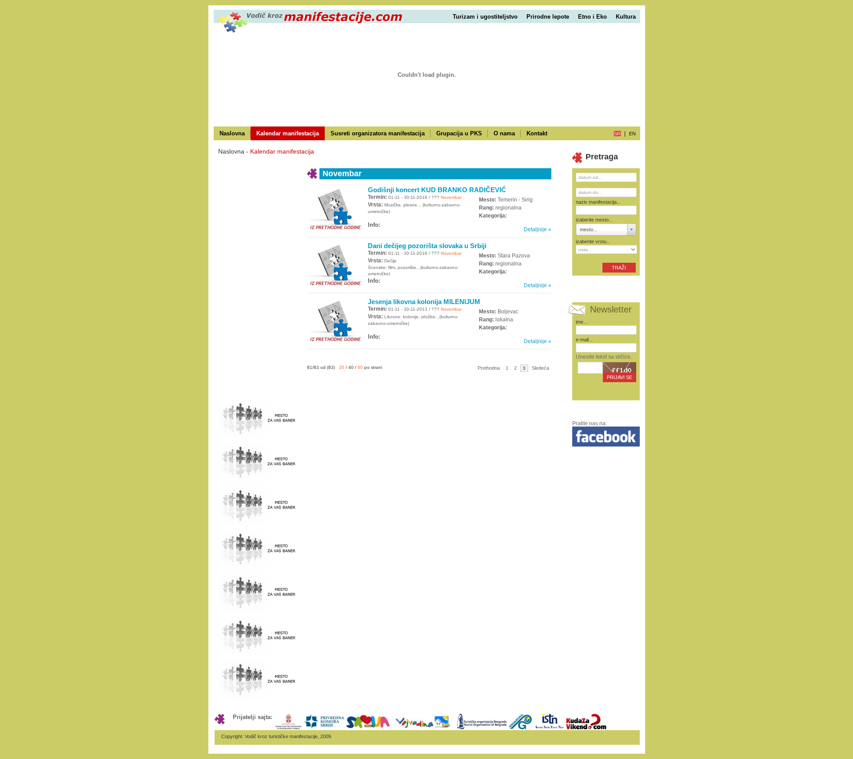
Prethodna (489, 368)
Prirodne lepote (547, 16)
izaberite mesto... (594, 219)
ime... (581, 321)
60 (360, 367)
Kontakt (536, 133)
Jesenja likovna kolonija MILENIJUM (424, 301)
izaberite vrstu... (593, 241)
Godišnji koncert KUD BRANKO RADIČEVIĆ (437, 190)
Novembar (450, 197)
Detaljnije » (537, 229)
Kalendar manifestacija (287, 133)
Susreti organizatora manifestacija (378, 133)
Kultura (626, 16)
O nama (504, 133)
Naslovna (232, 133)
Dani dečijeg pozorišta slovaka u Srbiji (427, 245)
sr (617, 133)
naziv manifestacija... (598, 202)
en (632, 133)
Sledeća (540, 368)
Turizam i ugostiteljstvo (485, 16)
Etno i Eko (592, 16)
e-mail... (584, 339)
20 (341, 367)
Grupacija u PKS (459, 133)
